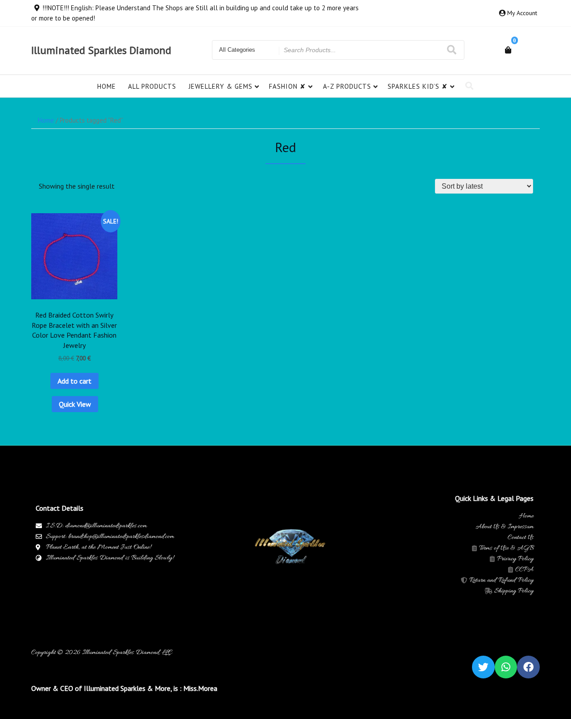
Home (106, 86)
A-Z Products (347, 86)
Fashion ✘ (287, 86)
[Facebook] (528, 667)
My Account (522, 13)
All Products (152, 86)
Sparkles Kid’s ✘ (418, 86)
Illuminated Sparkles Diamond (101, 50)
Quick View (75, 404)
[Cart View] (508, 49)
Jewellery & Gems (220, 86)
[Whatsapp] (506, 667)
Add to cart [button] (74, 380)
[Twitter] (483, 667)
